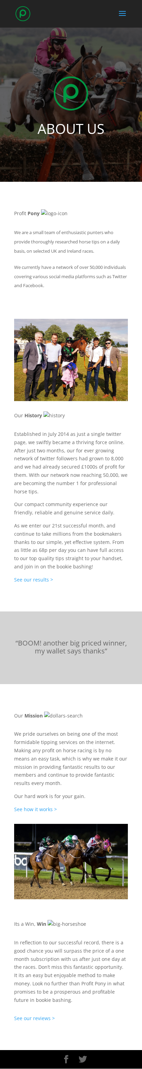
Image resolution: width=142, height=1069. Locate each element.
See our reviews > (34, 1018)
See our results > (34, 579)
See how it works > (35, 809)
